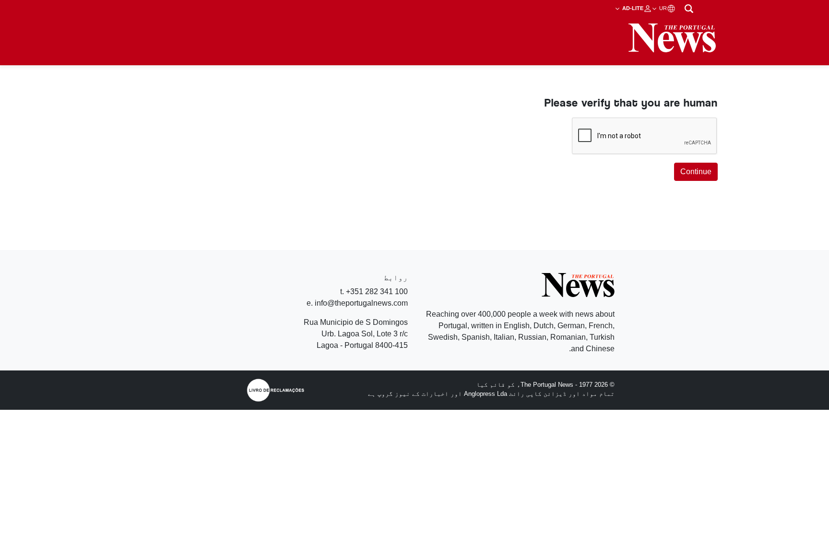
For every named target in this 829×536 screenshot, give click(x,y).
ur (662, 8)
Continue (695, 171)
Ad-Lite (632, 8)
